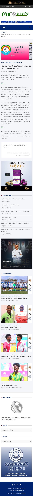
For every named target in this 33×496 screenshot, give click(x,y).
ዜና (12, 62)
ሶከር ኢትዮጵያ (20, 488)
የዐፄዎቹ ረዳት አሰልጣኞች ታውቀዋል (10, 205)
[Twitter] (17, 485)
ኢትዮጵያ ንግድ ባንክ (15, 296)
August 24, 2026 (5, 329)
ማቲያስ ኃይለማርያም (16, 387)
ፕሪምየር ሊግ (16, 325)
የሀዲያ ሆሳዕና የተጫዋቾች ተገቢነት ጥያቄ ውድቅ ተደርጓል (15, 211)
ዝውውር (5, 325)
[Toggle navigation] (3, 27)
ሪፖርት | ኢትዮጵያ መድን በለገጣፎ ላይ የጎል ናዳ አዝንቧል (15, 146)
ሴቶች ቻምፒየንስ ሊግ (6, 296)
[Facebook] (12, 485)
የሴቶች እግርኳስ (18, 62)
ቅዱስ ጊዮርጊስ (10, 354)
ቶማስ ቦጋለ (13, 71)
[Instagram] (15, 485)
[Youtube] (20, 485)
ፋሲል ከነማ (10, 325)
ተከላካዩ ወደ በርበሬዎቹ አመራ (8, 217)
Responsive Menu (26, 6)
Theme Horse (19, 490)
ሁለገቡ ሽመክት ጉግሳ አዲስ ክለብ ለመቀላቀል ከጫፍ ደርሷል (15, 223)
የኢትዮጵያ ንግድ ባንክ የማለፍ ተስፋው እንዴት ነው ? (13, 199)
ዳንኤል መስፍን (15, 329)
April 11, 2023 (5, 71)
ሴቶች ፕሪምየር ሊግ (6, 62)
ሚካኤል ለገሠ (14, 300)
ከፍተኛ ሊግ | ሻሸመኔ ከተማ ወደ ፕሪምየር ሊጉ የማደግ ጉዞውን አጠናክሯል (18, 154)
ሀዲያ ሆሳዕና (3, 354)
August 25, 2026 (5, 300)
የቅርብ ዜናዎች (7, 273)
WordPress (22, 493)
